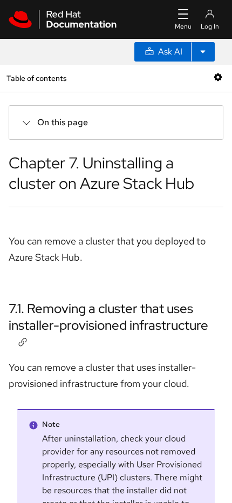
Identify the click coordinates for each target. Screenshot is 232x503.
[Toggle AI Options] (203, 52)
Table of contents (36, 78)
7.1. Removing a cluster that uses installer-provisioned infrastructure (108, 317)
